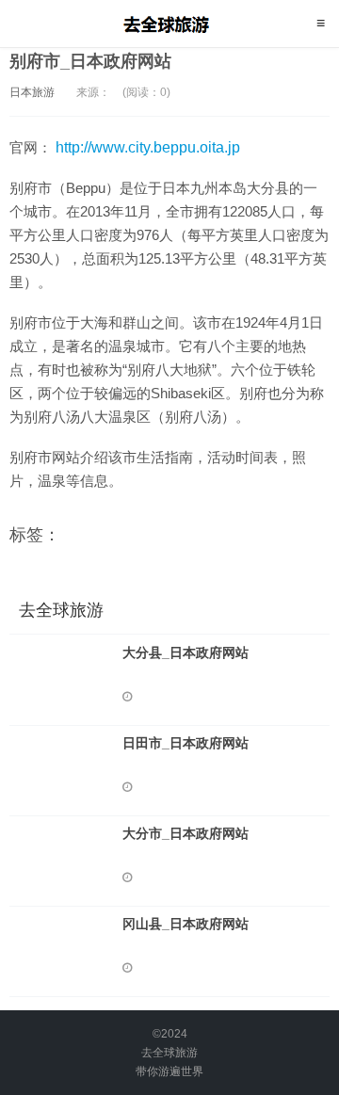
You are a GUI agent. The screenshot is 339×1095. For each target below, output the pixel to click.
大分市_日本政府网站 (185, 833)
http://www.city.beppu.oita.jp (148, 147)
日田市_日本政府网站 (185, 742)
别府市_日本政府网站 (90, 61)
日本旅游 (32, 92)
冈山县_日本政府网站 (185, 923)
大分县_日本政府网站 (185, 652)
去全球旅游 (170, 23)
